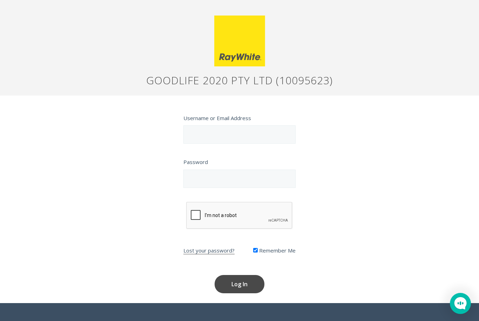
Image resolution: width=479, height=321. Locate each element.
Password (195, 161)
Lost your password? (209, 250)
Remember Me (277, 250)
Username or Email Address (217, 118)
